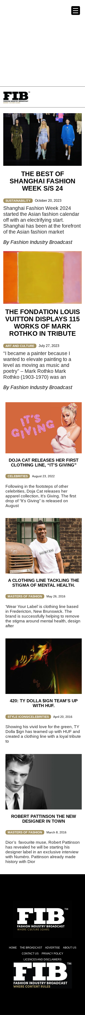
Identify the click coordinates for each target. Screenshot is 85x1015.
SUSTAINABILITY (18, 200)
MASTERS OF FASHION (25, 596)
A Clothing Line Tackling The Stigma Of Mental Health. (43, 583)
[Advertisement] (42, 43)
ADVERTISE (52, 947)
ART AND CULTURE (19, 346)
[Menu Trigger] (75, 10)
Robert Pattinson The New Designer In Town (43, 819)
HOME (13, 947)
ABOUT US (69, 947)
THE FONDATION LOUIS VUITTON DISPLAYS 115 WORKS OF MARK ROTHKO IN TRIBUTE (42, 322)
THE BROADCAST (31, 947)
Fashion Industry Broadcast (41, 242)
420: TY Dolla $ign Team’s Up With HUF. (44, 703)
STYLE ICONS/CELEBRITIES (28, 716)
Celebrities (18, 476)
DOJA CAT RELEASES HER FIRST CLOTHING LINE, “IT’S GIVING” (43, 462)
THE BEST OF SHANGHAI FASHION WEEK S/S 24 (42, 181)
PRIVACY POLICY (52, 953)
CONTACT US (30, 953)
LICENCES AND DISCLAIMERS (42, 959)
